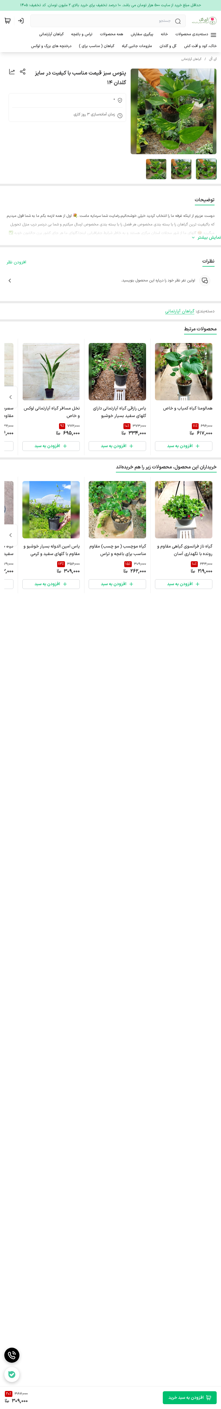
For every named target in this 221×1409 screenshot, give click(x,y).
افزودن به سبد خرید (186, 1397)
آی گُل (213, 59)
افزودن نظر (16, 262)
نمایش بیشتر (209, 237)
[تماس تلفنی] (11, 1355)
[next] (10, 397)
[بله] (11, 1374)
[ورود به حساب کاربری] (22, 20)
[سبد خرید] (7, 20)
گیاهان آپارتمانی (191, 59)
